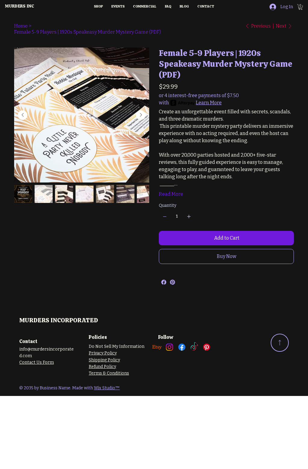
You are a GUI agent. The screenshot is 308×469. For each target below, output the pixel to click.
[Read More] (280, 343)
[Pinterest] (172, 282)
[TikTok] (194, 347)
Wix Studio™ (107, 388)
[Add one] (189, 216)
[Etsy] (157, 347)
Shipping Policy (104, 360)
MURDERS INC (19, 6)
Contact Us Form (36, 362)
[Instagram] (169, 347)
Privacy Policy (103, 353)
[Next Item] (141, 115)
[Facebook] (164, 282)
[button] (300, 7)
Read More (171, 194)
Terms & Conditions (109, 373)
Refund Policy (102, 366)
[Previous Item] (22, 115)
